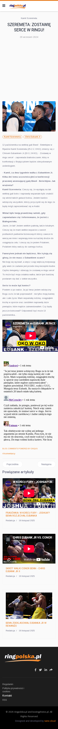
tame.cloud (50, 721)
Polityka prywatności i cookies (13, 690)
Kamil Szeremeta (12, 137)
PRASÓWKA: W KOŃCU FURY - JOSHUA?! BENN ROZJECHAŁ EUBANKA (28, 514)
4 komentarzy (8, 453)
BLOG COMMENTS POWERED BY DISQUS (20, 449)
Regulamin (7, 684)
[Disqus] (29, 400)
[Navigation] (3, 5)
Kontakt (7, 695)
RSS (4, 700)
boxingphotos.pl (40, 712)
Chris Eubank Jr (32, 137)
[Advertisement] (29, 71)
